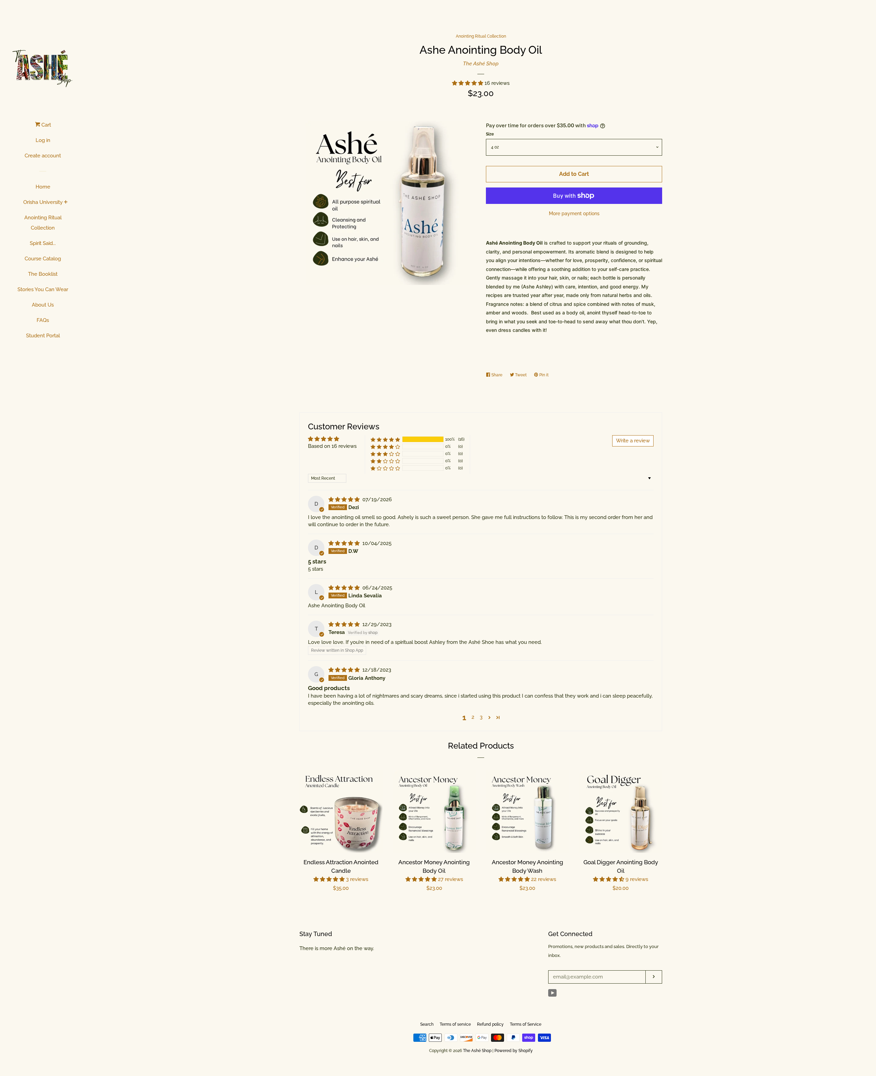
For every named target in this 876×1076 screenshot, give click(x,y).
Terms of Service (525, 1024)
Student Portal (43, 336)
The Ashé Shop (481, 64)
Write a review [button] (633, 441)
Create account (43, 156)
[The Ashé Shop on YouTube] (552, 994)
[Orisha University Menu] (66, 202)
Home (43, 187)
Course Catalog (43, 259)
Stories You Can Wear (42, 289)
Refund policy (490, 1024)
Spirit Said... (43, 243)
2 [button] (473, 717)
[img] (344, 499)
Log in (43, 140)
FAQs (43, 320)
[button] (468, 83)
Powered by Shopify (513, 1050)
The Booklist (42, 274)
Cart (45, 125)
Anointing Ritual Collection (43, 223)
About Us (43, 305)
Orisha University (43, 202)
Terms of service (455, 1024)
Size (490, 134)
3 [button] (481, 717)
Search (427, 1024)
